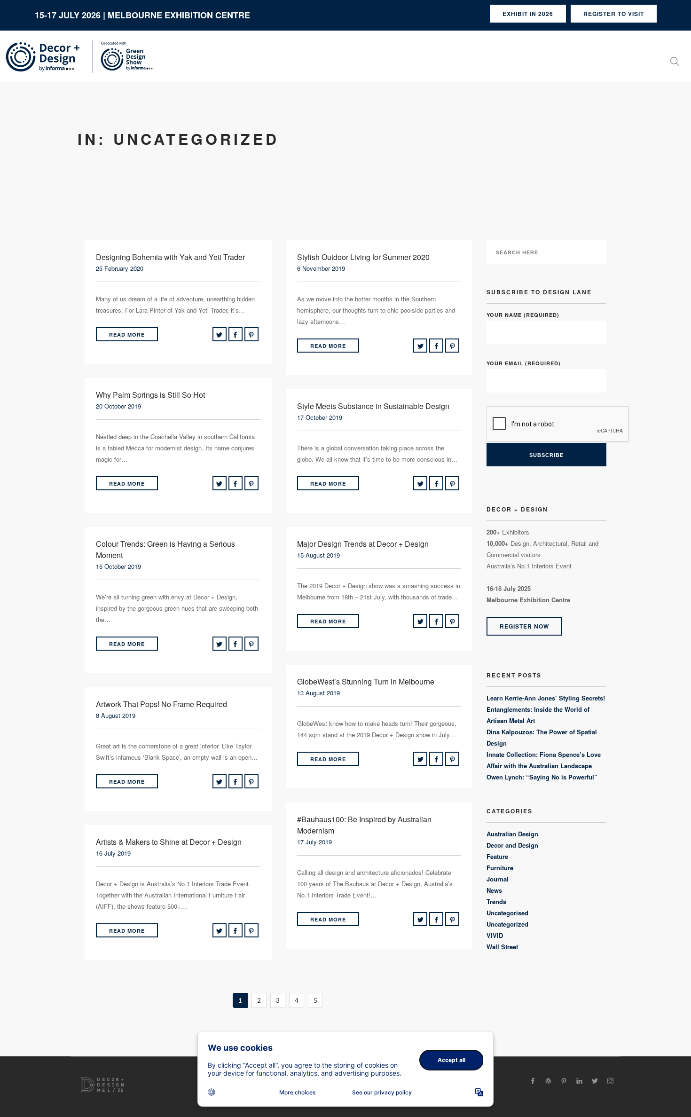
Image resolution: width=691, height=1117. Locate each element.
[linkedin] (579, 1081)
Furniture (500, 867)
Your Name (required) (523, 314)
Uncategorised (507, 912)
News (494, 890)
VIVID (495, 935)
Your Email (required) (524, 363)
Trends (496, 901)
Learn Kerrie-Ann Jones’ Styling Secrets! (546, 697)
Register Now (524, 626)
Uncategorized (507, 924)
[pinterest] (564, 1081)
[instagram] (610, 1081)
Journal (498, 878)
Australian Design (512, 833)
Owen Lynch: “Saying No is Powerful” (542, 776)
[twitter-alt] (595, 1081)
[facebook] (533, 1081)
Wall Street (502, 946)
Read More (127, 334)
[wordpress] (548, 1081)
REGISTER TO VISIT (613, 13)
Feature (497, 856)
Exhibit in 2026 (528, 13)
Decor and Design (512, 845)
